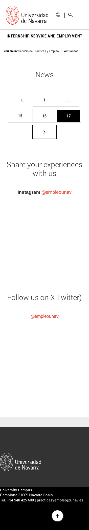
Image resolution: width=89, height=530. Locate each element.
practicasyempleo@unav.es (60, 500)
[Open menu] (83, 15)
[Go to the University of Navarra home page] (20, 460)
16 (46, 115)
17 (70, 115)
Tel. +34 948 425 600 (17, 500)
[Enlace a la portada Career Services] (27, 15)
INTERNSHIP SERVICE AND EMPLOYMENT (45, 35)
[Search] (71, 15)
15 (22, 115)
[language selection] (58, 14)
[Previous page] (22, 100)
